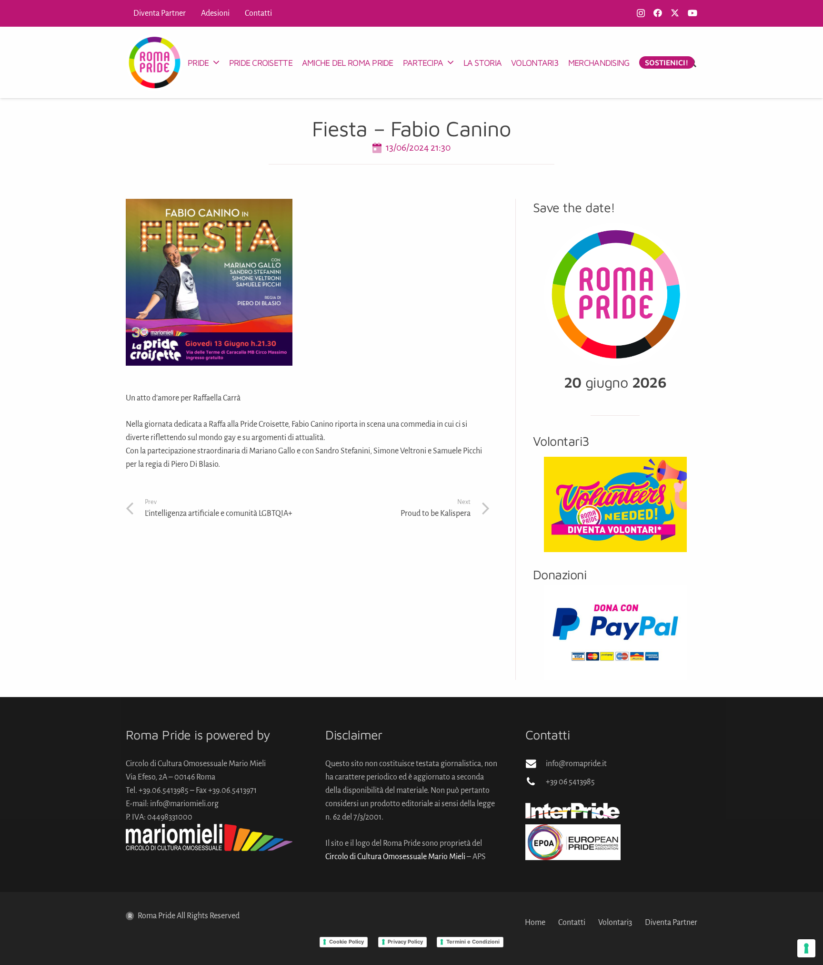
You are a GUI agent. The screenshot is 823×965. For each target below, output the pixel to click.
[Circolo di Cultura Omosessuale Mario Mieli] (212, 837)
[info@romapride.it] (535, 764)
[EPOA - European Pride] (611, 842)
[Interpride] (611, 810)
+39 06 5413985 (570, 782)
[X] (675, 13)
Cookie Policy (346, 941)
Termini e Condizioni (473, 941)
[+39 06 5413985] (535, 782)
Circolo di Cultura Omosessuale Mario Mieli (395, 856)
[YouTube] (692, 13)
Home (535, 922)
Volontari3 (615, 922)
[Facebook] (657, 13)
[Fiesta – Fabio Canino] (209, 205)
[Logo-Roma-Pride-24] (154, 62)
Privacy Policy (405, 941)
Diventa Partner (671, 922)
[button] (216, 62)
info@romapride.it (576, 764)
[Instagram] (641, 13)
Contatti (571, 922)
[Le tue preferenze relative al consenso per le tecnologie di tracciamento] (806, 948)
